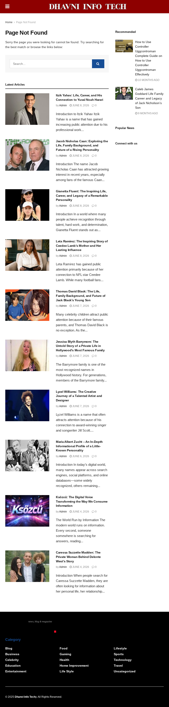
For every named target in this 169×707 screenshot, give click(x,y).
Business (12, 654)
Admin (63, 105)
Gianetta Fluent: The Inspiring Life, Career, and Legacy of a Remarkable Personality (82, 195)
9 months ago (147, 113)
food (64, 648)
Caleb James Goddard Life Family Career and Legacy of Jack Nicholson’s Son (149, 98)
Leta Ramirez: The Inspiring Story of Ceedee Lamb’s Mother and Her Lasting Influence (82, 245)
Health (64, 660)
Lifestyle (120, 648)
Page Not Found (26, 22)
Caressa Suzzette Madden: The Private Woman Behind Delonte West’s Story (78, 557)
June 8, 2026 (80, 105)
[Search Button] (98, 63)
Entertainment (15, 671)
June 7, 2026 (80, 305)
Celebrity (12, 660)
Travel (118, 665)
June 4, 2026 (80, 511)
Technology (123, 660)
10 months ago (148, 80)
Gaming (65, 654)
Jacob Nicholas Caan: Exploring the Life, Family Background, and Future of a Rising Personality (82, 145)
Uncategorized (125, 671)
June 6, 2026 (80, 456)
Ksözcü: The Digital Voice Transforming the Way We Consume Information (81, 501)
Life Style (67, 671)
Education (13, 665)
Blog (8, 648)
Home (9, 22)
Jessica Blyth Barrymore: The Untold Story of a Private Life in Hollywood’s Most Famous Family (80, 346)
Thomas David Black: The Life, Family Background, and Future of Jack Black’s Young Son (80, 296)
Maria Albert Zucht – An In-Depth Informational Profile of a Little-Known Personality (79, 446)
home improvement (74, 665)
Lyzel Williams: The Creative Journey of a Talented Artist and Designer (79, 396)
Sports (119, 654)
